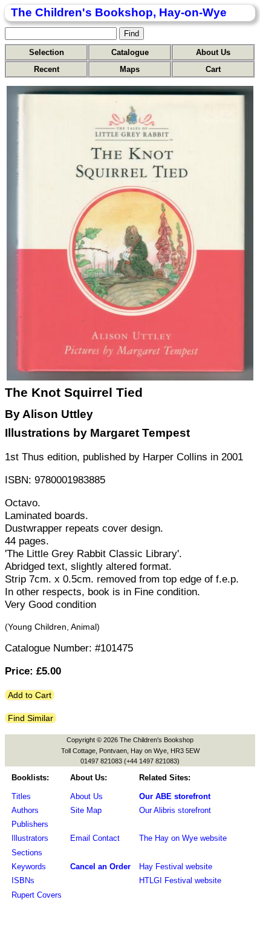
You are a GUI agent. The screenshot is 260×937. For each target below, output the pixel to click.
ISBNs (22, 880)
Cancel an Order (100, 866)
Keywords (28, 866)
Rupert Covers (36, 894)
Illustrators (29, 838)
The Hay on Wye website (183, 838)
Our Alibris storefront (175, 810)
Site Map (86, 810)
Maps (130, 69)
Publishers (29, 824)
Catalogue (130, 52)
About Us (213, 52)
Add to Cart (29, 695)
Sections (26, 852)
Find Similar (30, 718)
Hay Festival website (175, 866)
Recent (46, 69)
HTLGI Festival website (180, 880)
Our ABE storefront (174, 796)
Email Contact (95, 838)
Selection (46, 52)
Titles (21, 796)
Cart (213, 69)
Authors (25, 810)
